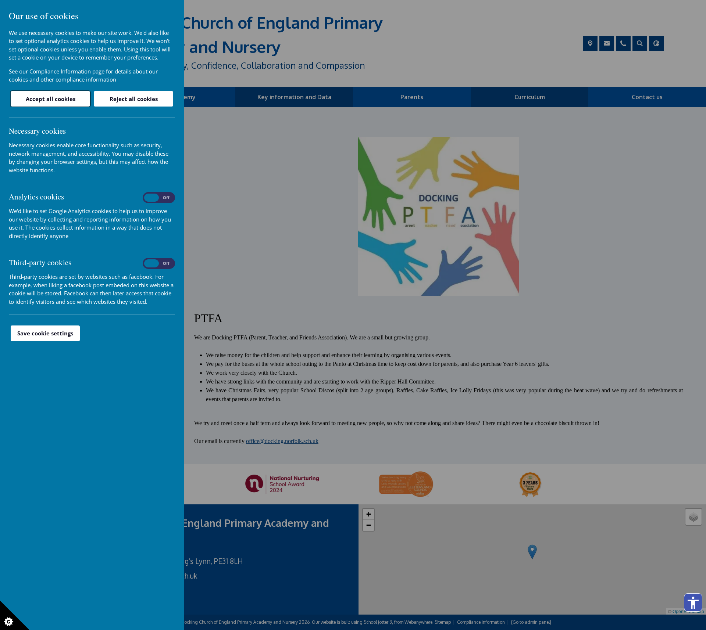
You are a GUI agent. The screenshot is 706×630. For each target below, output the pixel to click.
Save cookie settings (45, 333)
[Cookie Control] (14, 615)
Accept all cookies (50, 98)
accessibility (693, 602)
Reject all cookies (134, 98)
